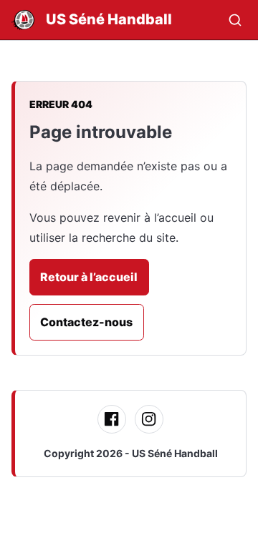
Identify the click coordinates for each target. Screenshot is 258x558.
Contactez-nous (86, 322)
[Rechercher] (235, 20)
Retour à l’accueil (89, 277)
